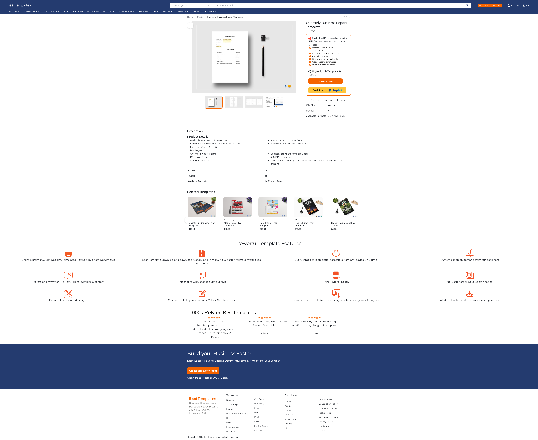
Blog (287, 428)
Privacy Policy (326, 422)
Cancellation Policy (328, 404)
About (288, 406)
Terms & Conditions (328, 417)
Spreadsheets (30, 11)
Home (190, 17)
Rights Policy (325, 413)
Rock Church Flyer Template (304, 224)
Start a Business (262, 426)
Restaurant (144, 11)
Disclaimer (324, 426)
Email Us (289, 415)
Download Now (325, 81)
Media (196, 11)
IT (104, 11)
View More (208, 11)
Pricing (288, 424)
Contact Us (290, 410)
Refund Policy (325, 399)
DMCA (322, 431)
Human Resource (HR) (237, 413)
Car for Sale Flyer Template (233, 224)
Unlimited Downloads (490, 5)
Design (311, 30)
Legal (229, 422)
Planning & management (121, 11)
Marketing (78, 11)
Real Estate (183, 11)
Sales (256, 421)
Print (156, 11)
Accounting (93, 11)
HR (45, 11)
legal (65, 11)
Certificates (259, 399)
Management (232, 427)
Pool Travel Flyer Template (268, 224)
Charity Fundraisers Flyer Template (202, 224)
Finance (55, 11)
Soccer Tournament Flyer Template (343, 224)
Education (168, 11)
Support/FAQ (291, 419)
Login (343, 100)
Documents (13, 11)
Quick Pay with (320, 90)
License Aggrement (328, 408)
